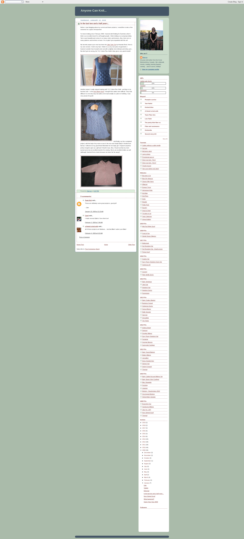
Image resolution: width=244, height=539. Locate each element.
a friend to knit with (91, 226)
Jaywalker (145, 358)
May (145, 472)
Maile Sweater (146, 312)
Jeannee (145, 388)
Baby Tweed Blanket (148, 352)
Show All (165, 139)
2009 (144, 450)
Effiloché (144, 184)
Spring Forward (147, 366)
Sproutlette (145, 318)
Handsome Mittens (148, 407)
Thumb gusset (146, 166)
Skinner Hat (145, 363)
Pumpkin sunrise (150, 99)
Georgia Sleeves (147, 342)
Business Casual (147, 303)
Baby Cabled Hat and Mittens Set (152, 376)
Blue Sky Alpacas (147, 178)
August (146, 463)
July (145, 466)
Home (106, 244)
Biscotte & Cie (146, 175)
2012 (144, 442)
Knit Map (145, 193)
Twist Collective (147, 216)
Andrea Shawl (146, 327)
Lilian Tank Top (111, 44)
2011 (144, 444)
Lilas (145, 485)
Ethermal (146, 491)
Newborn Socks (147, 290)
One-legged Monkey (148, 394)
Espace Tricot (146, 187)
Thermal (144, 369)
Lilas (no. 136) (146, 409)
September (147, 461)
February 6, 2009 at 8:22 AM (94, 233)
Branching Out (146, 404)
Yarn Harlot (148, 103)
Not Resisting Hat (147, 246)
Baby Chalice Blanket (148, 300)
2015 (144, 433)
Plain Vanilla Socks (148, 274)
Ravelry (144, 207)
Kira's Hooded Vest (148, 361)
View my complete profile (150, 69)
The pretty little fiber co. (153, 122)
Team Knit (88, 200)
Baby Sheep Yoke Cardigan (150, 379)
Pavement (143, 90)
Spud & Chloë (146, 210)
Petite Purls (145, 205)
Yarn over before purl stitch (150, 168)
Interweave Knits (147, 190)
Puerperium (145, 293)
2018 (144, 425)
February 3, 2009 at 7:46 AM (94, 222)
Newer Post (80, 244)
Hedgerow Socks (147, 306)
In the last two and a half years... (154, 493)
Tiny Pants (145, 320)
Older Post (131, 244)
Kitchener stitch (147, 151)
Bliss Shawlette (146, 382)
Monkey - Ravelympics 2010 (151, 391)
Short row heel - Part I (149, 160)
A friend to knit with (151, 111)
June (146, 469)
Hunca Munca (146, 309)
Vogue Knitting (146, 219)
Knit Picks (145, 196)
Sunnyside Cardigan (148, 345)
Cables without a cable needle (151, 145)
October (147, 458)
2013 (144, 439)
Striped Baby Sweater (149, 397)
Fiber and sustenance (152, 126)
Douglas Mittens (147, 333)
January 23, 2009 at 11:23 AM (94, 211)
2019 (144, 422)
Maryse (145, 57)
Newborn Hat (146, 287)
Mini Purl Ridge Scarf (148, 226)
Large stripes (146, 154)
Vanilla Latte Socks (146, 81)
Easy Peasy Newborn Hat (150, 336)
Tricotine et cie (146, 213)
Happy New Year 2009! (151, 502)
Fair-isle (144, 148)
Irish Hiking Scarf (98, 91)
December (147, 452)
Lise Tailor (148, 118)
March (146, 477)
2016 (144, 431)
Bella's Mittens (146, 355)
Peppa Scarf (146, 252)
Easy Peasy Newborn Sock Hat (152, 262)
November (147, 455)
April (145, 474)
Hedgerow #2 (146, 265)
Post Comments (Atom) (92, 249)
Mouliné (144, 202)
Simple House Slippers (149, 236)
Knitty (144, 199)
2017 (144, 428)
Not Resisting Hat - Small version (152, 249)
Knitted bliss (149, 107)
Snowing (142, 85)
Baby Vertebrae (147, 281)
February (147, 480)
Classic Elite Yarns (148, 181)
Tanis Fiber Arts (150, 115)
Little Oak (145, 284)
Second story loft (150, 134)
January (147, 483)
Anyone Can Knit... (94, 10)
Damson (144, 330)
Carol (87, 215)
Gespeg (144, 272)
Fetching (145, 385)
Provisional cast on (148, 157)
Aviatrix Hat (145, 259)
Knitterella (148, 130)
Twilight (146, 488)
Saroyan (144, 315)
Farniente (145, 339)
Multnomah (145, 243)
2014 (144, 436)
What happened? (149, 499)
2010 (144, 447)
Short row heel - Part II (149, 163)
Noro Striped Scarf (148, 412)
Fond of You (146, 233)
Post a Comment (84, 237)
